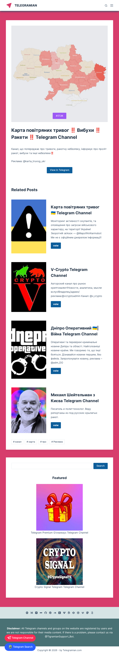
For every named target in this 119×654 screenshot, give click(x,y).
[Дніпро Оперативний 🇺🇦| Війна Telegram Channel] (28, 350)
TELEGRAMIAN (26, 5)
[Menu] (111, 5)
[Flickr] (41, 613)
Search (101, 465)
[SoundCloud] (55, 613)
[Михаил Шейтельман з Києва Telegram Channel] (28, 410)
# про (43, 441)
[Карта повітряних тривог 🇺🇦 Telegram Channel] (28, 226)
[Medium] (32, 613)
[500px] (92, 613)
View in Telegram (59, 169)
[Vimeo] (64, 613)
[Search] (106, 5)
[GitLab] (83, 613)
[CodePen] (73, 613)
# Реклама (57, 441)
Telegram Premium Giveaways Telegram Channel (59, 532)
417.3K (59, 115)
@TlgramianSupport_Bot (59, 636)
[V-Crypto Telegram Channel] (28, 287)
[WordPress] (69, 613)
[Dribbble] (78, 613)
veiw (57, 246)
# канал (17, 441)
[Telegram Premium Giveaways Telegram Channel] (59, 507)
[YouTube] (36, 613)
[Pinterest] (50, 613)
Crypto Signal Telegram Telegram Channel (59, 586)
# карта (31, 441)
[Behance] (27, 613)
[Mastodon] (87, 613)
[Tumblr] (59, 613)
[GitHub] (45, 613)
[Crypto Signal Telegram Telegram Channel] (59, 561)
